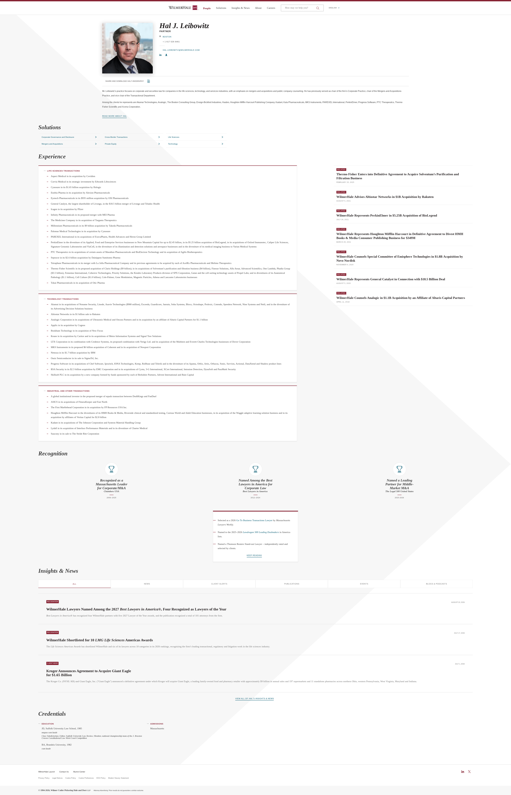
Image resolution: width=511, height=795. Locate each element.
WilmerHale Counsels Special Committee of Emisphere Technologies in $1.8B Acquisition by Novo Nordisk (399, 258)
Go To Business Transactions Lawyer (254, 520)
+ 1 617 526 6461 (171, 42)
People (207, 8)
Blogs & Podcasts (436, 584)
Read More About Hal (114, 116)
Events (364, 584)
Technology (173, 144)
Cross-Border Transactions (116, 137)
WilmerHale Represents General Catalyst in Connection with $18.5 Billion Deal (390, 279)
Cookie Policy (70, 778)
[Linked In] (160, 55)
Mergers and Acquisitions (52, 144)
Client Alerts (219, 584)
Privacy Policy (44, 778)
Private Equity (110, 144)
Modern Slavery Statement (118, 778)
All (74, 584)
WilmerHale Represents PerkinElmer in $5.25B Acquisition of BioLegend (386, 215)
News (147, 584)
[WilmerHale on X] (469, 771)
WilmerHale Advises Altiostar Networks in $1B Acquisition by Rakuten (385, 197)
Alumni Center (79, 772)
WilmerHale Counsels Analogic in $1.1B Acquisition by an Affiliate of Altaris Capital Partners (400, 298)
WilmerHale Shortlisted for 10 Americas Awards (99, 640)
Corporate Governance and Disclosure (58, 137)
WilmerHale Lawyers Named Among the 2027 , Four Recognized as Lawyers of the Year (136, 609)
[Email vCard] (166, 55)
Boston (167, 37)
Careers (271, 7)
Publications (291, 584)
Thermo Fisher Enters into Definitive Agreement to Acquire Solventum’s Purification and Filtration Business (397, 176)
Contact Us (64, 772)
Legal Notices (57, 778)
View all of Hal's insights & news (254, 698)
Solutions (221, 7)
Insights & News (241, 7)
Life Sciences (173, 137)
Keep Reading (254, 555)
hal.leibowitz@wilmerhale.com (181, 50)
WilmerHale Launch (46, 772)
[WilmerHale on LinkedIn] (462, 771)
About (258, 7)
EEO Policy (101, 778)
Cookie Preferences (86, 778)
